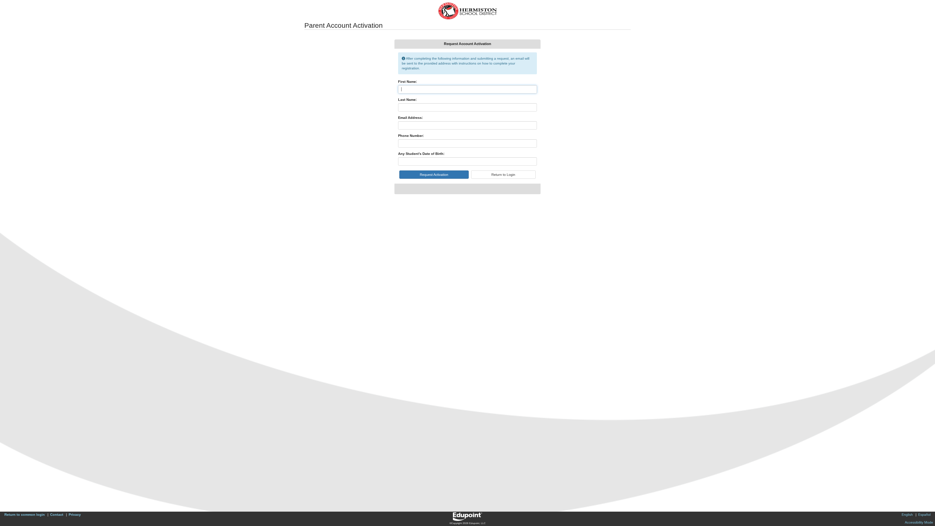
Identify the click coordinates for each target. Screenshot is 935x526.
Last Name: (407, 100)
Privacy (75, 515)
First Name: (407, 82)
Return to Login (503, 175)
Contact (56, 515)
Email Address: (410, 118)
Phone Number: (411, 136)
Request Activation (434, 175)
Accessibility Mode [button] (919, 522)
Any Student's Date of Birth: (421, 154)
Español (924, 515)
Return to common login (24, 515)
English (907, 515)
